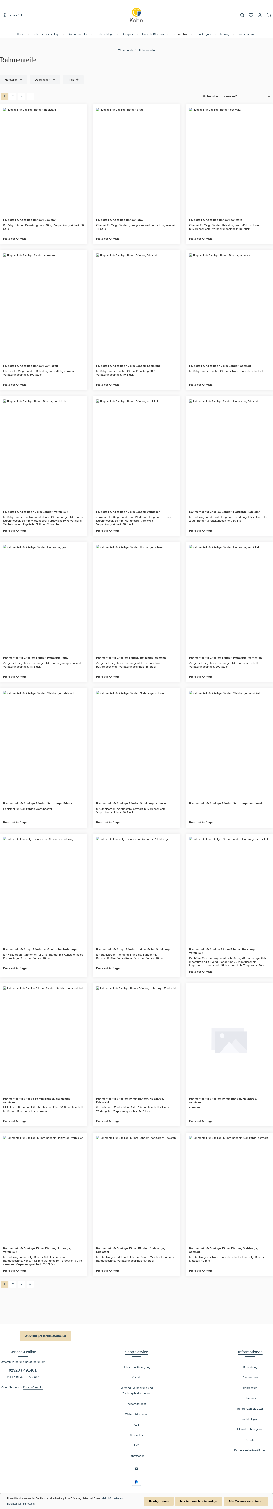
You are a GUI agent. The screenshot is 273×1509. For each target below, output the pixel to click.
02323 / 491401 (23, 1370)
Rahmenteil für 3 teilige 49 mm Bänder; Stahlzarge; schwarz (223, 1250)
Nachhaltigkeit (250, 1419)
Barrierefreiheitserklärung (250, 1450)
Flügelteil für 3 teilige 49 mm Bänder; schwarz (220, 365)
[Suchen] (242, 15)
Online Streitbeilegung (136, 1367)
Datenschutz (250, 1377)
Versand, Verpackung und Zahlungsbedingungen (136, 1390)
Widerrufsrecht (136, 1403)
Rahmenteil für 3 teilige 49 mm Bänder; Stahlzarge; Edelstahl (130, 1250)
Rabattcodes (136, 1455)
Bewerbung (250, 1367)
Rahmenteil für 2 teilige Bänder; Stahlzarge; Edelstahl (39, 803)
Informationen (250, 1352)
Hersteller (11, 79)
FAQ (136, 1445)
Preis (71, 79)
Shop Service (136, 1352)
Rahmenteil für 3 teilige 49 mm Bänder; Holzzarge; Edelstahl (130, 1100)
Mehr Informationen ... (113, 1498)
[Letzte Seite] (30, 96)
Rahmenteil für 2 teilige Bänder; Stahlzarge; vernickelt (226, 803)
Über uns (250, 1398)
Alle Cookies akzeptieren (246, 1501)
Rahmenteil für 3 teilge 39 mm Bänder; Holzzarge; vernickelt (222, 951)
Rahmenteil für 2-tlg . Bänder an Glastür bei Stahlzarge (133, 949)
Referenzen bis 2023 (250, 1408)
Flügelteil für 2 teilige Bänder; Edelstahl (30, 219)
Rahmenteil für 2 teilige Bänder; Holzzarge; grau (36, 657)
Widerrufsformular (136, 1414)
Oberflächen (42, 79)
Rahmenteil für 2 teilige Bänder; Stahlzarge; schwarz (131, 803)
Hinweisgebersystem (250, 1429)
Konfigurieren (159, 1501)
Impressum (250, 1387)
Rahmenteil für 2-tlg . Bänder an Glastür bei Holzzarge (40, 949)
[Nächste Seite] (21, 96)
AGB (136, 1424)
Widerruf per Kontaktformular (45, 1336)
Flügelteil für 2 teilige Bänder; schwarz (215, 219)
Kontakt (136, 1377)
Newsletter (136, 1435)
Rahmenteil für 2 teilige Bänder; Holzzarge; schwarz (131, 657)
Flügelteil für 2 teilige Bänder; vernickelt (30, 365)
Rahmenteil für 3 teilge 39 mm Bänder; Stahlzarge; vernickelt (37, 1100)
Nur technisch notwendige (198, 1501)
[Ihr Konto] (260, 15)
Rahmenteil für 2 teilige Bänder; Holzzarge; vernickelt (225, 657)
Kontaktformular (33, 1387)
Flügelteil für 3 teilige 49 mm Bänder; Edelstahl (128, 365)
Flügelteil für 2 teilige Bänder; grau (120, 219)
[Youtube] (136, 1469)
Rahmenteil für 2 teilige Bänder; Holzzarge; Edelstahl (225, 511)
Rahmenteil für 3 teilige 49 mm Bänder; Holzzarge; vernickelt (223, 1100)
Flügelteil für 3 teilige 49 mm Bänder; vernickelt (35, 511)
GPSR (250, 1439)
